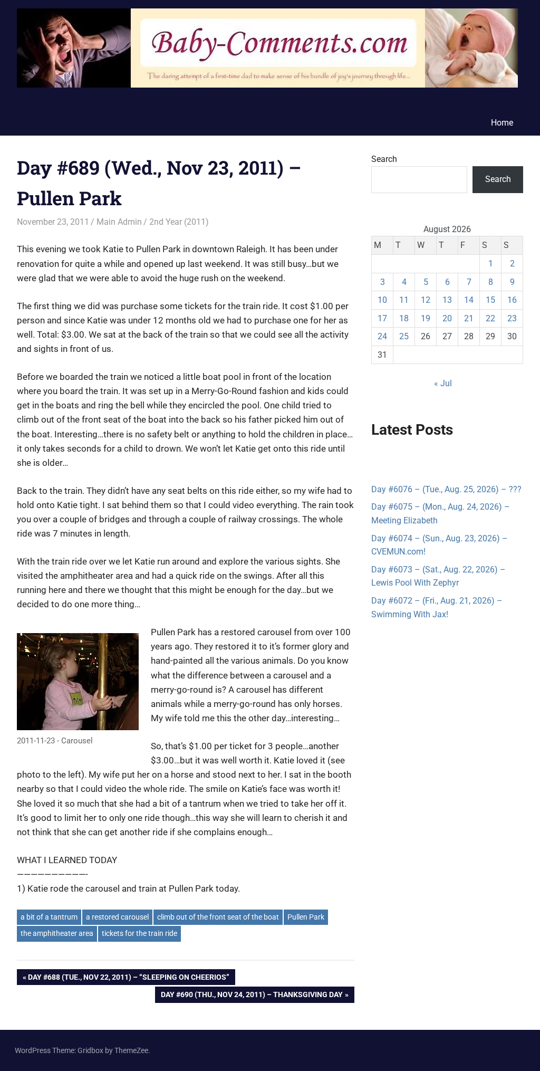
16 (512, 300)
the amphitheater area (57, 933)
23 (512, 318)
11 (404, 300)
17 (382, 318)
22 (490, 318)
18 (404, 318)
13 (447, 300)
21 (469, 318)
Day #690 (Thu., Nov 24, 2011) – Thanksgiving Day (251, 996)
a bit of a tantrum (49, 917)
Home (502, 123)
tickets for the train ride (139, 933)
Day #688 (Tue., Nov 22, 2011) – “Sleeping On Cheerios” (128, 979)
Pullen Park (305, 917)
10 (382, 300)
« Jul (443, 383)
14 (469, 300)
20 (447, 318)
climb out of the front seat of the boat (218, 917)
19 (425, 318)
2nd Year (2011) (179, 222)
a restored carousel (117, 917)
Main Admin (119, 222)
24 (382, 336)
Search (384, 159)
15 (490, 300)
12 (425, 300)
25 (404, 336)
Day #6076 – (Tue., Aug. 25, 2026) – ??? (446, 489)
